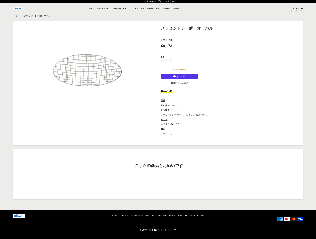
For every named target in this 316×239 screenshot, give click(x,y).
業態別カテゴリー (120, 8)
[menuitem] (91, 8)
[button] (179, 69)
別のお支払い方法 (179, 82)
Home (16, 15)
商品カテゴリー (102, 8)
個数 (162, 57)
